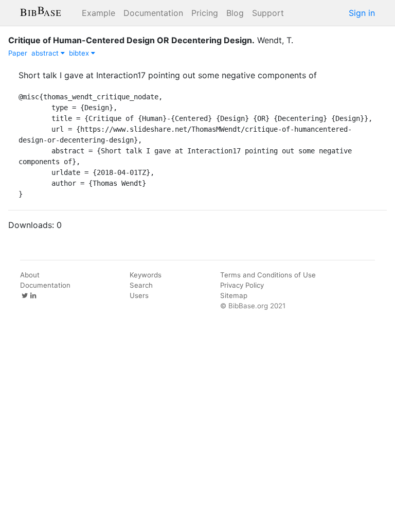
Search (141, 285)
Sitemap (233, 295)
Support (268, 13)
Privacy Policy (242, 285)
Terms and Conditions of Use (268, 275)
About (30, 275)
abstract (46, 53)
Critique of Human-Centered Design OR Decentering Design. (131, 40)
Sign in (362, 13)
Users (139, 295)
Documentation (153, 13)
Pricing (204, 13)
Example (98, 13)
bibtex (80, 53)
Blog (235, 13)
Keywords (145, 275)
